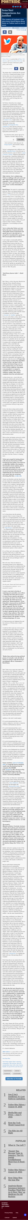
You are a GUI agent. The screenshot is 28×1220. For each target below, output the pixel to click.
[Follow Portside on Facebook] (13, 7)
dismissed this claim (14, 786)
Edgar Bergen (8, 528)
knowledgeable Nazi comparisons (10, 125)
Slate (22, 28)
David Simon (8, 1070)
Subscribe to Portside (14, 1079)
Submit (15, 1217)
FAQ (17, 1212)
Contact (7, 1217)
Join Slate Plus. (7, 1058)
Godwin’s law (7, 120)
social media (17, 1073)
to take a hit (18, 476)
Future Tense (6, 59)
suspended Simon (11, 151)
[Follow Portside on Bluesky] (16, 7)
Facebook (8, 769)
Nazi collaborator (14, 783)
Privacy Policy (9, 1212)
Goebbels (13, 315)
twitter (17, 1070)
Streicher (6, 315)
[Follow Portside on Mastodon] (18, 7)
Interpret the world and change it (5, 1205)
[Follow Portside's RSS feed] (20, 7)
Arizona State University (16, 61)
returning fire (12, 953)
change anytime (8, 144)
